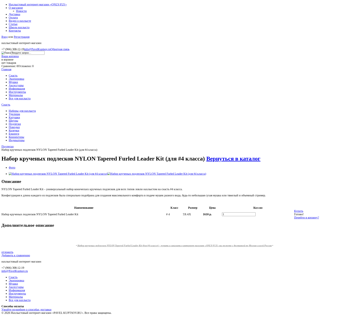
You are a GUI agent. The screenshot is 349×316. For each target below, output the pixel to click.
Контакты (15, 30)
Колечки (14, 130)
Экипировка (16, 78)
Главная (6, 69)
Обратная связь (60, 49)
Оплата (13, 17)
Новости (21, 11)
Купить (298, 211)
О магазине (16, 7)
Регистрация (21, 36)
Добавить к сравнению (15, 255)
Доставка (14, 14)
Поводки (14, 127)
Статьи (13, 24)
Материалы (16, 95)
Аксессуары (16, 85)
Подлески (15, 123)
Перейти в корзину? (306, 217)
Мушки (13, 82)
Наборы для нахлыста (22, 110)
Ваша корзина (10, 56)
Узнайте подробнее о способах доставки (26, 309)
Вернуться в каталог (233, 158)
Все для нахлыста (20, 98)
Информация (17, 88)
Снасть (13, 75)
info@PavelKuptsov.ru (37, 49)
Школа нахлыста (19, 27)
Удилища (14, 114)
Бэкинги (14, 133)
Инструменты (17, 91)
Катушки (14, 117)
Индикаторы (17, 140)
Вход (4, 36)
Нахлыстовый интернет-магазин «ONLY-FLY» (38, 4)
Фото (12, 167)
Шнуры (13, 120)
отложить (7, 252)
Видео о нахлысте (20, 20)
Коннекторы (16, 137)
